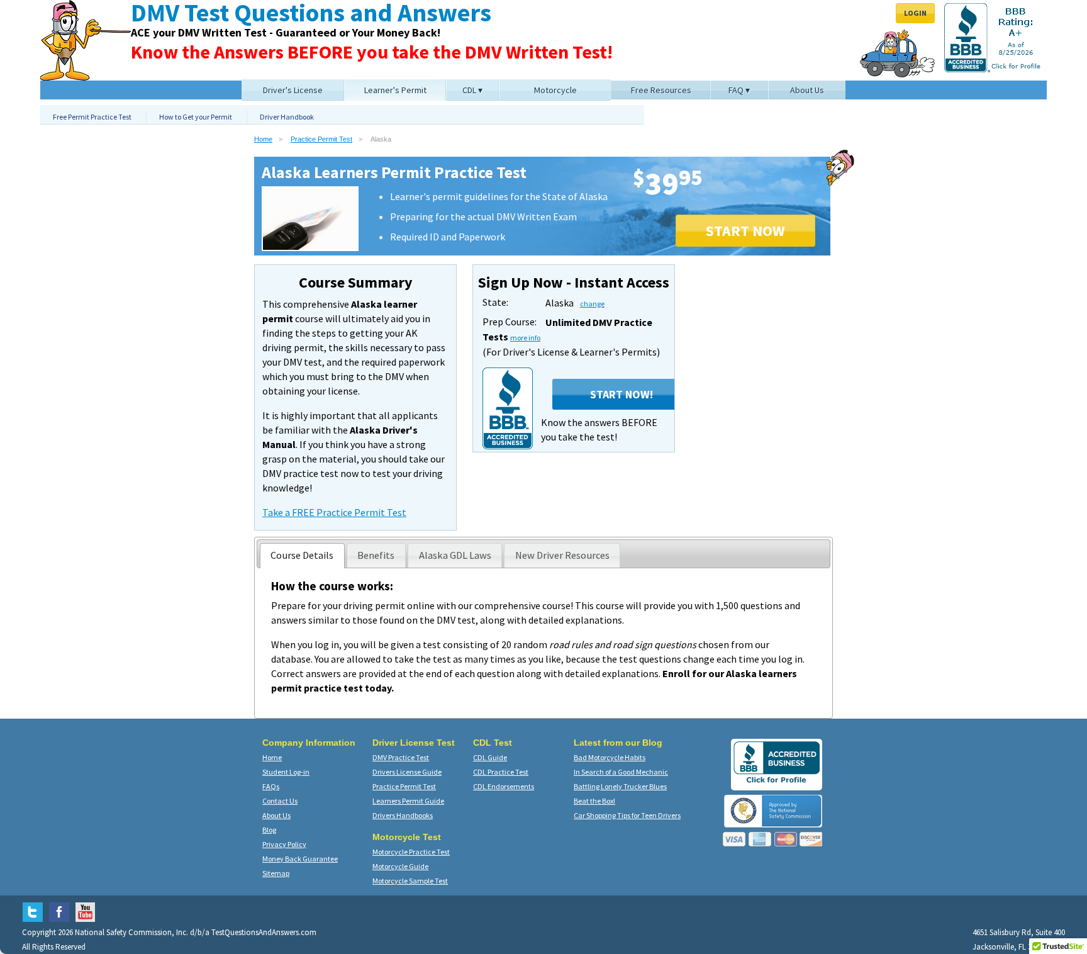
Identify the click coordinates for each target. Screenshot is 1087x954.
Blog (269, 829)
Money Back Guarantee (300, 858)
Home (263, 139)
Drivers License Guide (407, 772)
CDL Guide (490, 757)
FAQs (270, 786)
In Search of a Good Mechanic (621, 772)
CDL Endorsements (503, 786)
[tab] (302, 555)
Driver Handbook (287, 116)
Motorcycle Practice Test (411, 851)
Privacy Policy (284, 844)
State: (495, 302)
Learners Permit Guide (408, 800)
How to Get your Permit (195, 116)
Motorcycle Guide (400, 866)
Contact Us (280, 800)
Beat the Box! (594, 800)
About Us (276, 815)
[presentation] (302, 556)
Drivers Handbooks (402, 815)
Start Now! (621, 394)
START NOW (745, 230)
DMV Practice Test (400, 757)
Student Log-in (285, 772)
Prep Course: (509, 321)
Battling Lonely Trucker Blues (620, 786)
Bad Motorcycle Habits (609, 757)
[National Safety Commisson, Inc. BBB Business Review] (776, 782)
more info (525, 337)
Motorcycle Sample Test (410, 880)
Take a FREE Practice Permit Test (334, 512)
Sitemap (275, 873)
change (592, 303)
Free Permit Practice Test (92, 116)
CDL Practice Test (500, 772)
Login (915, 13)
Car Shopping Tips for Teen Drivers (627, 815)
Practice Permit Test (321, 139)
